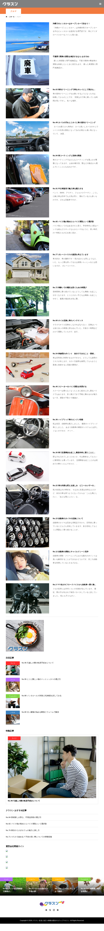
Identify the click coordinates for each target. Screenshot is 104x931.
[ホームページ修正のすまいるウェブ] (52, 856)
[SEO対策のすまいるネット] (52, 851)
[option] (13, 886)
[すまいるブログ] (52, 868)
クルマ (13, 11)
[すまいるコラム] (52, 862)
